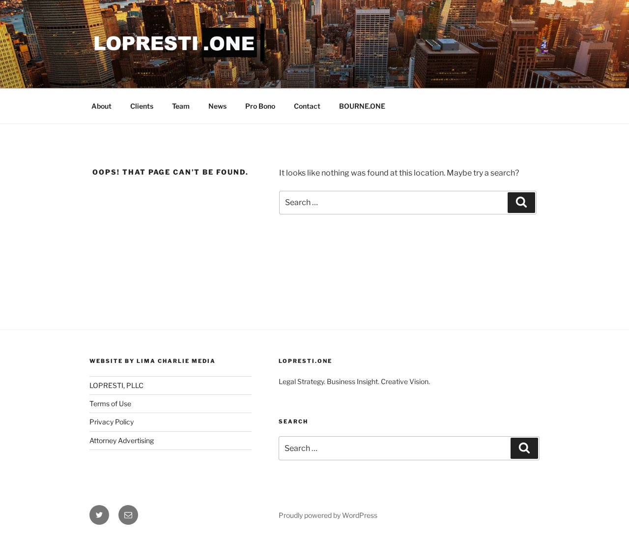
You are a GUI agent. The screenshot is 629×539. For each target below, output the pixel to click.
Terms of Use (110, 403)
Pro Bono (260, 106)
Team (181, 106)
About (101, 106)
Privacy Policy (111, 422)
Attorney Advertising (121, 440)
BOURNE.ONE (362, 106)
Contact (307, 106)
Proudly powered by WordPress (328, 515)
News (217, 106)
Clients (141, 106)
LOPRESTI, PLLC (116, 385)
